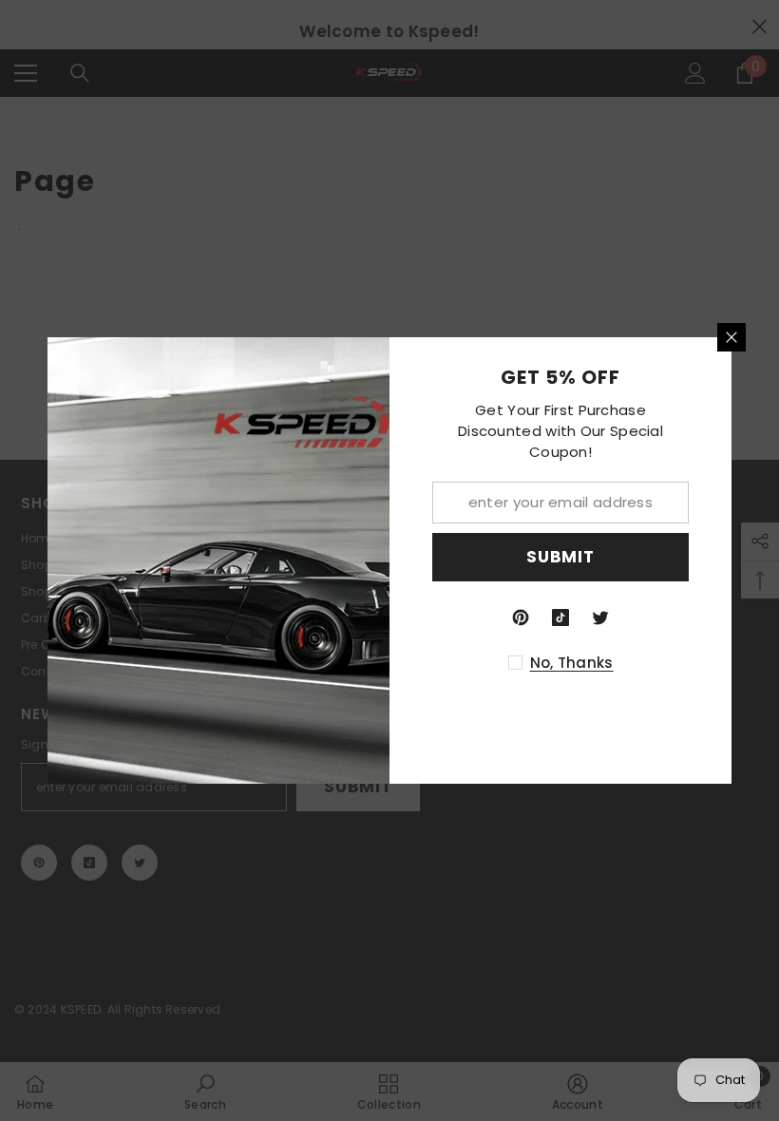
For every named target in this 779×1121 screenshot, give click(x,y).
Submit (560, 556)
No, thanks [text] (572, 663)
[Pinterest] (521, 617)
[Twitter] (600, 617)
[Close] (731, 337)
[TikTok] (560, 617)
